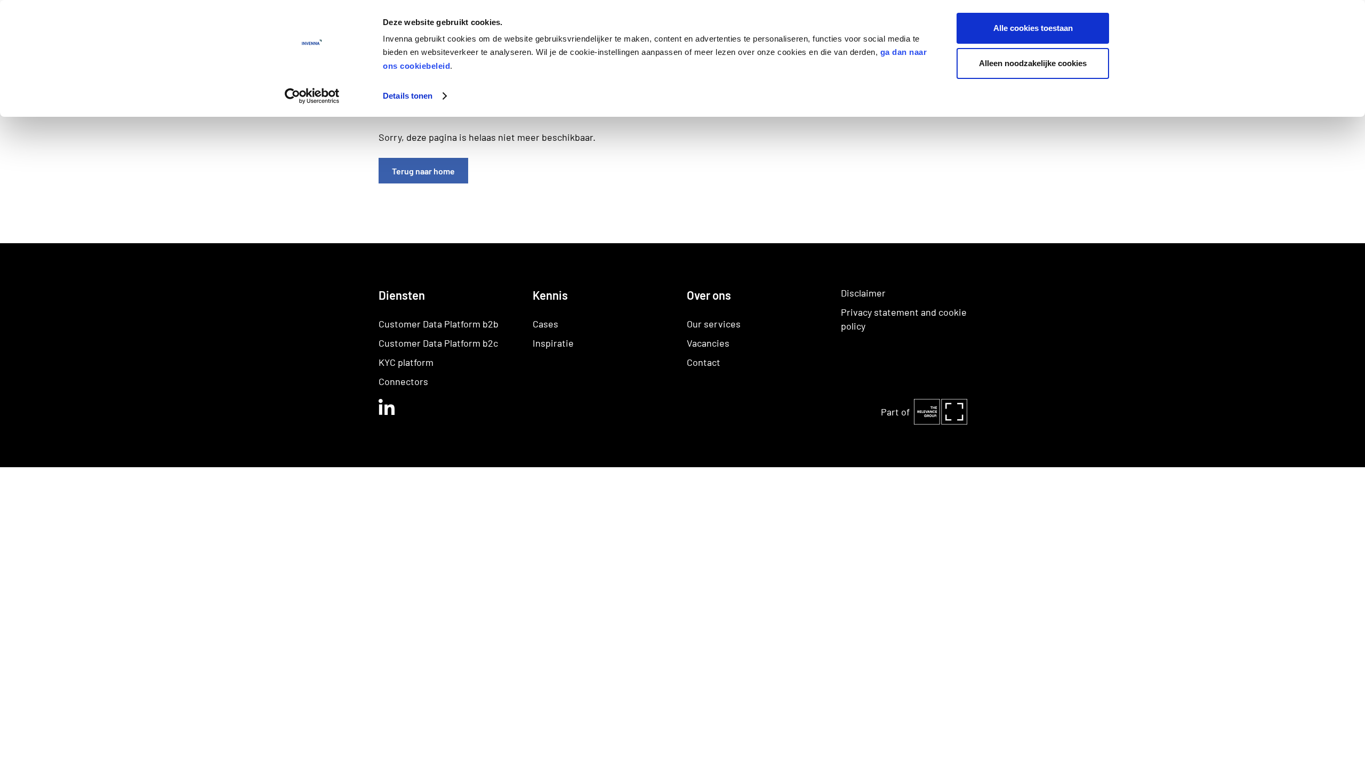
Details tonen (407, 95)
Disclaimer (863, 293)
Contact (703, 362)
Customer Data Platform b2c (438, 343)
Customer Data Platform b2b (439, 324)
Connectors (403, 381)
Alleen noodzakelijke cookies (1033, 63)
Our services (714, 324)
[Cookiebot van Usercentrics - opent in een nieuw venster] (312, 96)
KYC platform (406, 362)
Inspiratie (553, 343)
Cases (545, 324)
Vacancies (708, 343)
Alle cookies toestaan (1033, 28)
